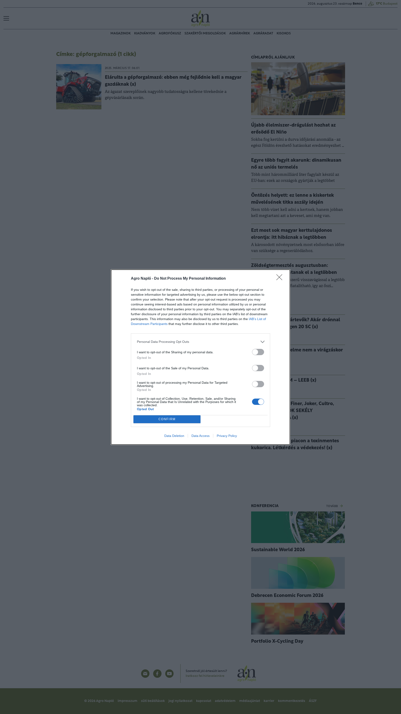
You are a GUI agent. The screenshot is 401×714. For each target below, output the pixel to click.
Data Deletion (174, 436)
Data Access (200, 436)
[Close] (280, 278)
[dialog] (200, 357)
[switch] (258, 352)
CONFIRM (167, 419)
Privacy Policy (227, 436)
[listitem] (200, 341)
